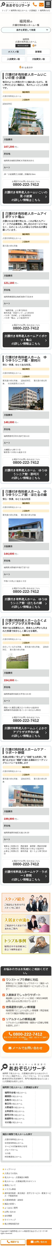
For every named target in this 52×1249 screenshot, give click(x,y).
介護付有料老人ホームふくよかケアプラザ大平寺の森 (26, 622)
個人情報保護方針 (12, 1224)
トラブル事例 (10, 1189)
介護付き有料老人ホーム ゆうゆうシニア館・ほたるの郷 (26, 493)
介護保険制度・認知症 (14, 1200)
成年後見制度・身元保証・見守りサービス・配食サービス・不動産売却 (28, 1194)
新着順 (38, 52)
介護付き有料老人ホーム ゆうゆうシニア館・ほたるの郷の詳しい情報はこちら (26, 603)
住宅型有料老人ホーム (14, 1143)
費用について (10, 1185)
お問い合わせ (10, 1212)
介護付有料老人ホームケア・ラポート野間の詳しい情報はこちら (26, 875)
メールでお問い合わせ (27, 1048)
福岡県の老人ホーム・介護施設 (24, 10)
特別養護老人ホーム (13, 1157)
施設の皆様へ (10, 1204)
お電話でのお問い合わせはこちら (26, 183)
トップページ (10, 1169)
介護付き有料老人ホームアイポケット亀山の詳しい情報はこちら (26, 339)
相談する (15, 1242)
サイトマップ (10, 1220)
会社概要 (8, 1216)
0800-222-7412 (26, 1036)
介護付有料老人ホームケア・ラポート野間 (26, 751)
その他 (7, 1153)
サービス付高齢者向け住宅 (16, 1146)
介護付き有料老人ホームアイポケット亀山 (26, 215)
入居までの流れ (11, 1173)
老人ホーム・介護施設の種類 (17, 1177)
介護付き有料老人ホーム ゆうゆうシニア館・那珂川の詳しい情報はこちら (26, 474)
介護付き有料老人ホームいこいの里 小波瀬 (26, 76)
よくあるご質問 (11, 1208)
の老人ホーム (16, 1092)
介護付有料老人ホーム (14, 1139)
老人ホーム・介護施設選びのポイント (20, 1181)
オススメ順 (13, 52)
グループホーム (11, 1150)
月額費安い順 (38, 59)
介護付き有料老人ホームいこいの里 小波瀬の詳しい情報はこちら (26, 196)
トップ (4, 10)
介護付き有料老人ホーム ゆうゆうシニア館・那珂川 (26, 359)
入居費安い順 (13, 59)
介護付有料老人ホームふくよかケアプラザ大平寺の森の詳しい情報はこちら (26, 732)
